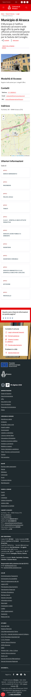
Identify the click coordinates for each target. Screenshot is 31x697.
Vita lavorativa (5, 457)
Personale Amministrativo (8, 407)
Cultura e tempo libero (7, 435)
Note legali (4, 603)
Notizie (3, 469)
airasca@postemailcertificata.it (14, 99)
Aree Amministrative (7, 396)
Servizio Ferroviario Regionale (9, 661)
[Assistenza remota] (17, 686)
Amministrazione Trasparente (9, 576)
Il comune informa (6, 480)
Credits (3, 608)
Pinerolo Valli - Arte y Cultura (9, 650)
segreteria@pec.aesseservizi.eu (12, 568)
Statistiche (4, 614)
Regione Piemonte (6, 2)
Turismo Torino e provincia (8, 653)
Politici (3, 410)
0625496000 (7, 517)
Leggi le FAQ (4, 584)
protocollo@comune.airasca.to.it (15, 96)
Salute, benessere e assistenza (10, 449)
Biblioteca (4, 472)
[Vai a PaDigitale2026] (11, 385)
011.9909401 (12, 92)
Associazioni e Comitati (7, 506)
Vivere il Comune (10, 14)
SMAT (2, 648)
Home (2, 14)
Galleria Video (5, 503)
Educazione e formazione (8, 438)
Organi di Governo (6, 393)
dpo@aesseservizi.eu (11, 566)
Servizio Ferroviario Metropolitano (10, 659)
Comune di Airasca (16, 7)
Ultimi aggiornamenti (7, 611)
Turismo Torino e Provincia (8, 642)
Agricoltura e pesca (6, 419)
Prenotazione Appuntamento (9, 587)
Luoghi (18, 14)
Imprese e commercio (7, 444)
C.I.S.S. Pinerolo (5, 640)
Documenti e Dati (6, 402)
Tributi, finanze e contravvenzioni (10, 452)
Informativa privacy (6, 600)
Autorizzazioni (5, 430)
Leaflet (13, 155)
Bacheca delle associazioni (8, 467)
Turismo (3, 454)
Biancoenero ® (16, 690)
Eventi (3, 492)
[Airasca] (9, 7)
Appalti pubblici (5, 427)
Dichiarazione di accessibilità (9, 579)
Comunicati (4, 475)
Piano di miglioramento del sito (10, 581)
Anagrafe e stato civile (7, 425)
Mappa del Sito (5, 617)
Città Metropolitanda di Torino (9, 631)
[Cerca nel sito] (26, 8)
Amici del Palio (5, 626)
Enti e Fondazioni (6, 404)
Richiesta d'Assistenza (7, 592)
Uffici (2, 399)
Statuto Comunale (6, 598)
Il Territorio (4, 498)
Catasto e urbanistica (7, 433)
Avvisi (2, 477)
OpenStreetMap (20, 155)
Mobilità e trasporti (6, 446)
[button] (16, 133)
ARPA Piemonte (5, 645)
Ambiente (4, 422)
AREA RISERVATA (15, 695)
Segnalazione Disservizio (8, 589)
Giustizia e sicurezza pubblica (9, 441)
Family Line (4, 656)
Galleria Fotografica (6, 500)
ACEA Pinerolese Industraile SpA (10, 637)
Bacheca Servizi (5, 595)
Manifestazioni (5, 483)
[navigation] (3, 7)
